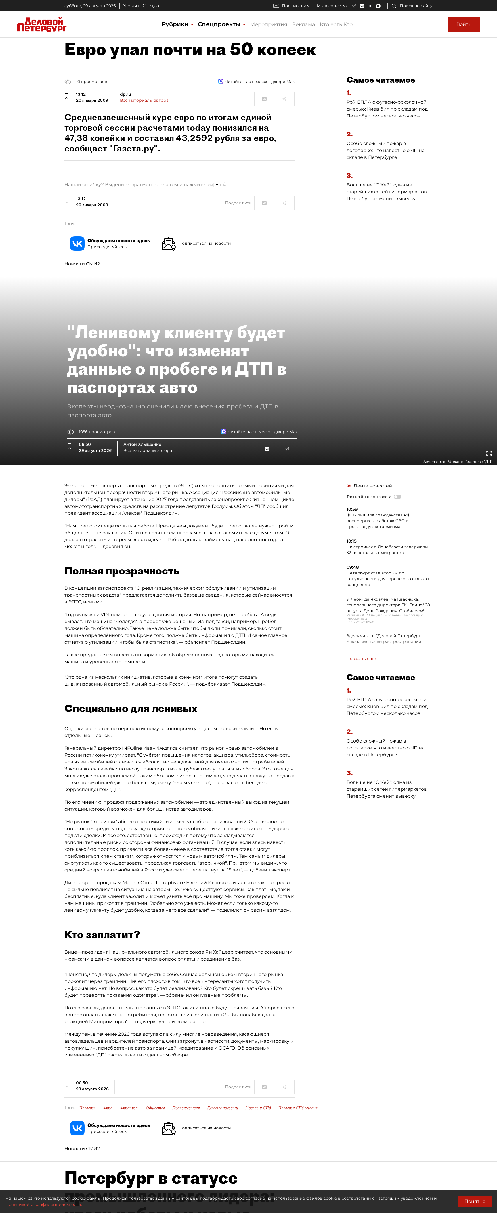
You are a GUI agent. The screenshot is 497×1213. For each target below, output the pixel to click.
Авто (107, 1108)
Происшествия (186, 1108)
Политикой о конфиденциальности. (43, 1204)
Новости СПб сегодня (298, 1108)
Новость (87, 1108)
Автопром (129, 1108)
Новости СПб (258, 1108)
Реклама (303, 24)
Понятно (474, 1201)
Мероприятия (268, 24)
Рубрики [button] (176, 24)
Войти (463, 24)
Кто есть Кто (336, 24)
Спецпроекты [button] (220, 24)
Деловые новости (222, 1108)
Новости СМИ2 (82, 264)
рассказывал (122, 1055)
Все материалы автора (144, 100)
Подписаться (295, 5)
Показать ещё (361, 658)
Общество (155, 1108)
